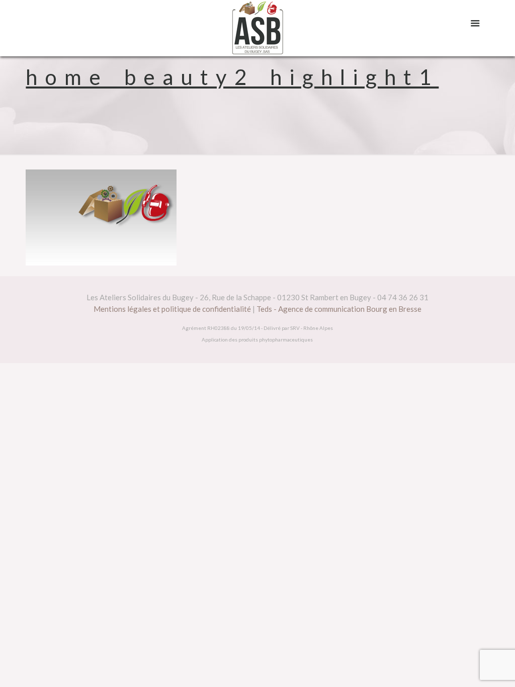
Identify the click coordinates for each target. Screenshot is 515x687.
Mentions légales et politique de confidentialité (172, 308)
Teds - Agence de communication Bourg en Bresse (338, 308)
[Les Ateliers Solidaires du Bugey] (257, 28)
